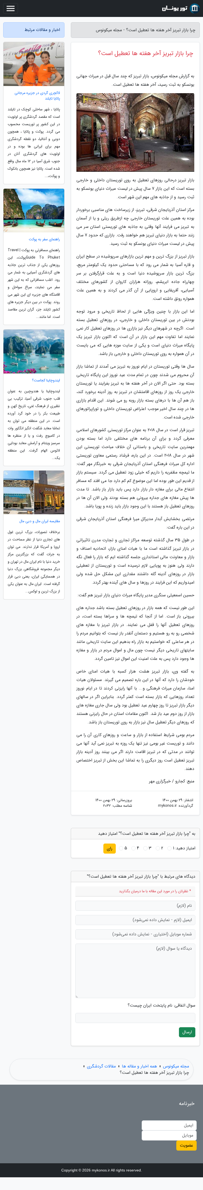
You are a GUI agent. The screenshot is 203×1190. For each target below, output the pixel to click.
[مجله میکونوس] (180, 8)
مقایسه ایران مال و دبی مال (39, 521)
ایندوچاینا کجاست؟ (46, 380)
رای (109, 848)
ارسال (187, 1032)
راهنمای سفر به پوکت (44, 239)
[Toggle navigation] (10, 8)
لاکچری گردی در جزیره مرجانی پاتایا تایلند (37, 95)
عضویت (186, 1145)
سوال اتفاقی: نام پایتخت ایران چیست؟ (161, 1005)
